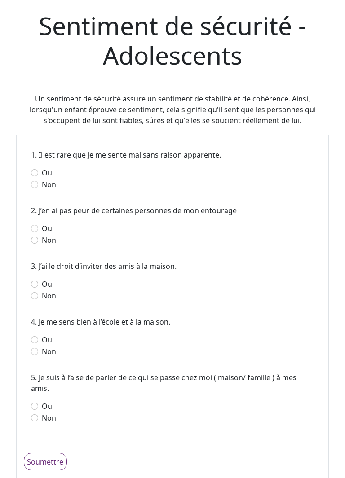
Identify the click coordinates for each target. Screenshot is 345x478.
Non (49, 184)
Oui (48, 173)
